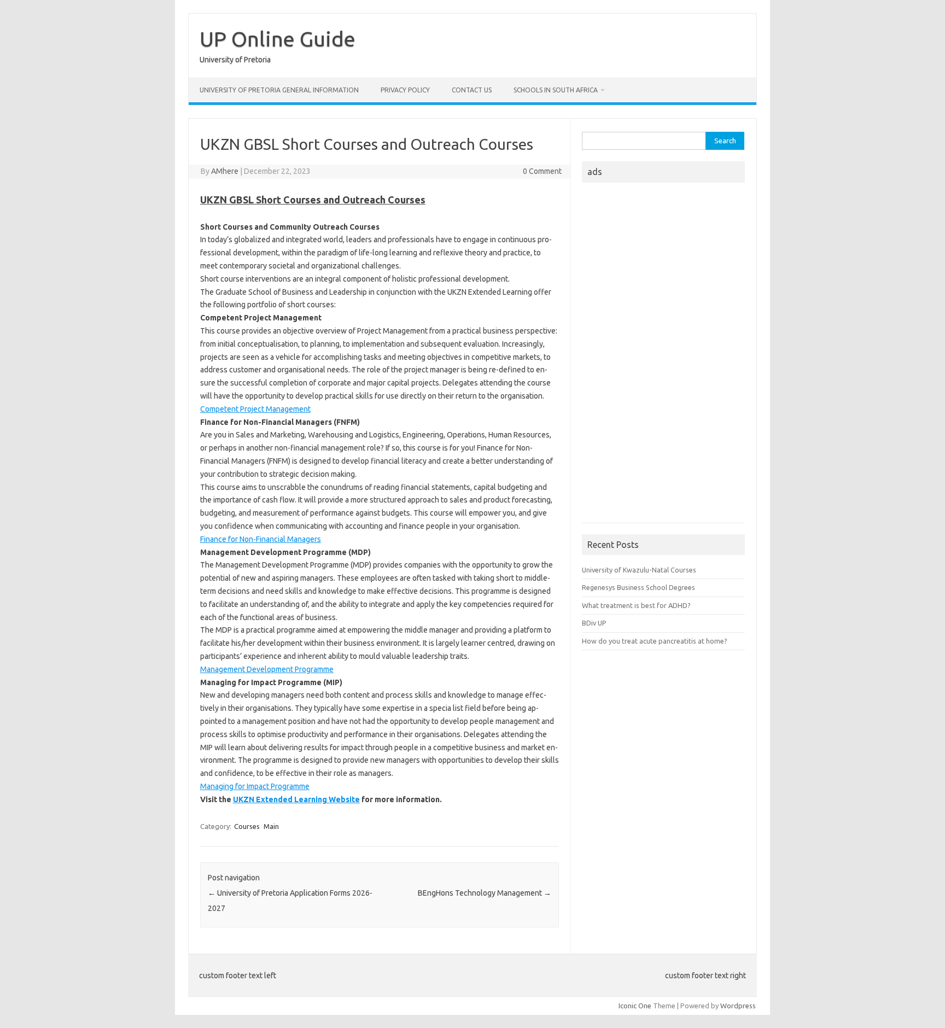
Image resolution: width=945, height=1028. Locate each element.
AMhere (224, 171)
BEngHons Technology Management (484, 893)
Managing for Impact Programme (255, 786)
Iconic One (635, 1005)
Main (271, 826)
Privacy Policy (405, 90)
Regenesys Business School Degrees (638, 587)
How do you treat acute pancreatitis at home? (654, 641)
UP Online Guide (277, 38)
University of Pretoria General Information (279, 90)
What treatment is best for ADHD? (636, 605)
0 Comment (542, 171)
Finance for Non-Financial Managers (260, 539)
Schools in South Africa (556, 90)
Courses (247, 826)
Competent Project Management (255, 409)
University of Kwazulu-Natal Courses (639, 570)
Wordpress (738, 1005)
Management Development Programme (267, 669)
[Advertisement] (663, 356)
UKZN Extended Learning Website (296, 799)
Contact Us (472, 90)
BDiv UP (594, 623)
